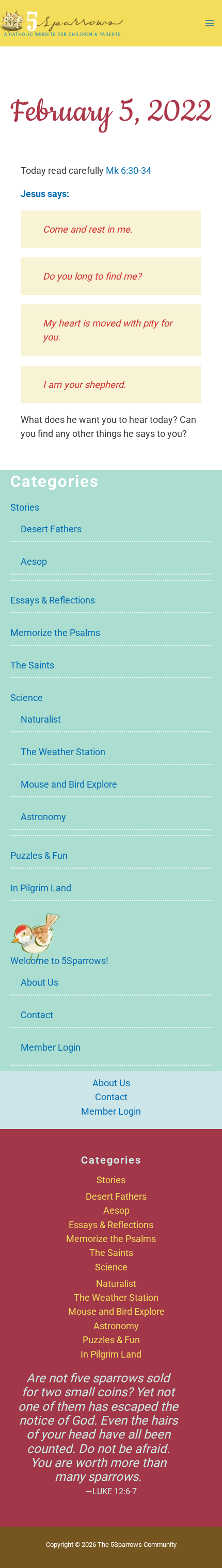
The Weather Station (63, 751)
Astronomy (43, 816)
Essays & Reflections (52, 600)
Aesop (34, 561)
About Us (39, 982)
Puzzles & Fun (39, 855)
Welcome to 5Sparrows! (59, 960)
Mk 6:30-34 (128, 170)
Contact (37, 1014)
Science (26, 697)
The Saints (32, 665)
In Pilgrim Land (40, 888)
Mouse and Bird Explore (69, 784)
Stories (24, 507)
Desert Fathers (51, 529)
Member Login (51, 1047)
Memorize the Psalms (55, 632)
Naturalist (41, 719)
